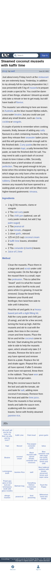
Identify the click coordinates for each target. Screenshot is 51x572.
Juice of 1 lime (15, 251)
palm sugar (13, 223)
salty (42, 130)
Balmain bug (19, 486)
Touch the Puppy (43, 486)
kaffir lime (14, 241)
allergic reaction (7, 497)
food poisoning (31, 497)
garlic (18, 233)
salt (22, 390)
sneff (13, 71)
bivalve (18, 114)
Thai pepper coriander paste (31, 446)
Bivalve (7, 458)
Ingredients (8, 198)
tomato (17, 230)
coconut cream (32, 237)
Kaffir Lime (19, 435)
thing (5, 71)
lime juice (34, 397)
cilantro (28, 248)
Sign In (45, 55)
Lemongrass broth (7, 472)
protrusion (17, 279)
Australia (9, 111)
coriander (19, 248)
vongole (17, 122)
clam (37, 118)
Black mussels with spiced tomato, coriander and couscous (31, 458)
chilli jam (18, 216)
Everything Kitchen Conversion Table (31, 486)
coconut (29, 338)
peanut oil (19, 226)
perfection (7, 166)
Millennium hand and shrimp (44, 497)
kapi (23, 148)
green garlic (43, 435)
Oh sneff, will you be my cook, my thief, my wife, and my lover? (7, 435)
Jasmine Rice (19, 472)
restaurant (43, 77)
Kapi (7, 446)
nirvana (33, 191)
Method (6, 258)
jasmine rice (14, 415)
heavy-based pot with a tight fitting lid (25, 311)
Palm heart (31, 435)
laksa (44, 446)
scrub (27, 268)
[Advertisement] (25, 26)
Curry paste (25, 145)
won (36, 374)
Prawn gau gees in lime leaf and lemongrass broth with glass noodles (7, 486)
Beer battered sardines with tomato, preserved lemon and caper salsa (44, 472)
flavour (19, 102)
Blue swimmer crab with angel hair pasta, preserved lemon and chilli (43, 458)
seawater (30, 137)
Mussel (19, 446)
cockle (5, 122)
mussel (33, 88)
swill (31, 472)
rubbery (6, 181)
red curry (18, 212)
